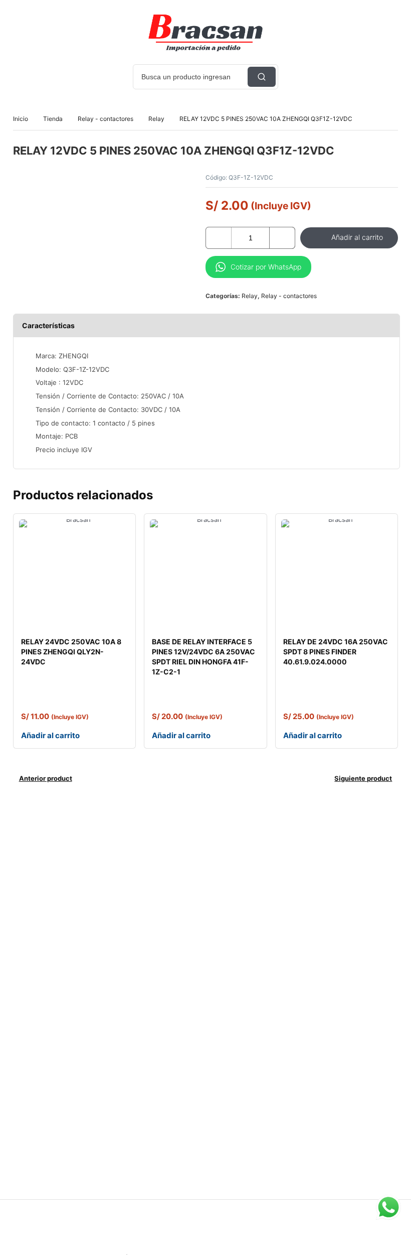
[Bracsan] (205, 32)
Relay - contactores (105, 118)
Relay (156, 118)
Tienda (53, 118)
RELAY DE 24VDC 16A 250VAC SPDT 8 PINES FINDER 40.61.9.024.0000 (335, 651)
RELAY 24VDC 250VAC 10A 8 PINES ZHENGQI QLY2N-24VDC (71, 651)
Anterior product (45, 778)
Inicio (20, 118)
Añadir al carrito (357, 237)
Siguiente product (363, 778)
